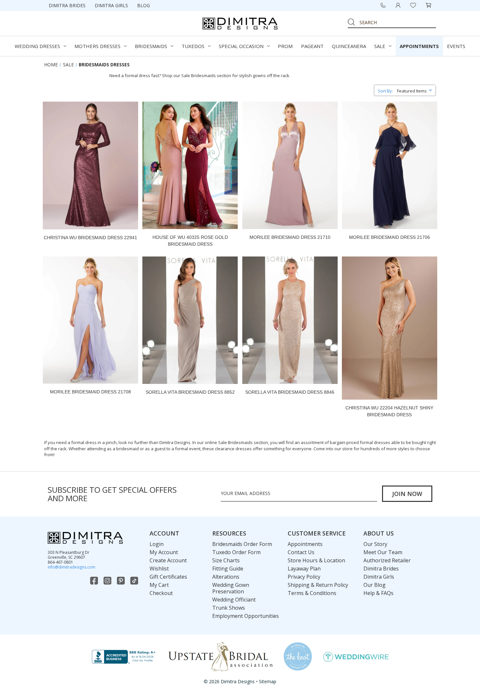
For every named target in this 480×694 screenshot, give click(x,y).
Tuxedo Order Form (236, 552)
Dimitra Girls (111, 5)
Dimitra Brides (67, 5)
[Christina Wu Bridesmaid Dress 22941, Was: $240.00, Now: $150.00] (90, 165)
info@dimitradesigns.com (71, 567)
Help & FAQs (378, 593)
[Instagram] (108, 581)
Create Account (168, 560)
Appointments (419, 46)
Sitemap (267, 681)
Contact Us (301, 552)
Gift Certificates (168, 576)
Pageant (312, 46)
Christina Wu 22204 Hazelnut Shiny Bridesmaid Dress (389, 411)
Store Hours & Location (316, 560)
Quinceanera (349, 46)
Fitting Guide (227, 568)
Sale (379, 46)
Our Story (375, 544)
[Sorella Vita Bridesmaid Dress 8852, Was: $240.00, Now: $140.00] (190, 320)
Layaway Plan (304, 568)
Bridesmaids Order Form (242, 544)
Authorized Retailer (387, 560)
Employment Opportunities (245, 616)
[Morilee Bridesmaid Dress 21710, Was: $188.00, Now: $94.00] (290, 165)
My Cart (159, 584)
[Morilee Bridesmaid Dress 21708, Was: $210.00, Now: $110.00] (90, 320)
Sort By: (385, 91)
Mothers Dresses (97, 46)
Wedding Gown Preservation (230, 588)
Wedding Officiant (234, 599)
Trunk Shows (228, 607)
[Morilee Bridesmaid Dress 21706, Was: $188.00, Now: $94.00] (389, 165)
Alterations (225, 576)
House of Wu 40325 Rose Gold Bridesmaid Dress (190, 241)
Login (157, 544)
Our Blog (374, 584)
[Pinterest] (121, 581)
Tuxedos (193, 46)
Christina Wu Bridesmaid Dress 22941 (90, 237)
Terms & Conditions (312, 593)
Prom (285, 46)
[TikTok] (134, 581)
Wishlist (159, 568)
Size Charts (226, 560)
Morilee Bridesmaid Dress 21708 (90, 391)
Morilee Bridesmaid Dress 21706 (389, 237)
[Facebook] (94, 581)
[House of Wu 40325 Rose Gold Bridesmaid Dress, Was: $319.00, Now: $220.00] (190, 165)
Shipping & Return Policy (318, 584)
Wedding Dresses (37, 46)
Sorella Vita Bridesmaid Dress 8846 (289, 392)
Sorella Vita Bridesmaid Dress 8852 (190, 392)
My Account (164, 552)
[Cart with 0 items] (428, 5)
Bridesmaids (151, 46)
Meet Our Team (382, 552)
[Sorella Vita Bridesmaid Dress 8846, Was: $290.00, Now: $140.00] (290, 320)
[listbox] (416, 90)
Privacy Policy (304, 576)
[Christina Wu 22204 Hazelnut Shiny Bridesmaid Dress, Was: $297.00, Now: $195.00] (389, 328)
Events (456, 46)
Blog (143, 5)
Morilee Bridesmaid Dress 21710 (289, 237)
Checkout (161, 593)
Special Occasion (241, 46)
